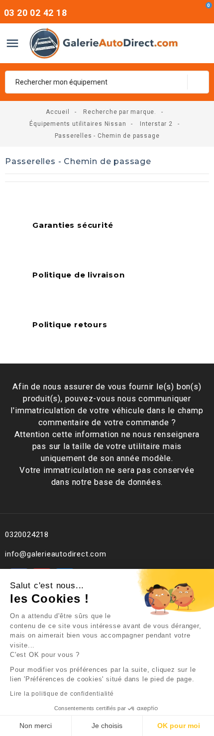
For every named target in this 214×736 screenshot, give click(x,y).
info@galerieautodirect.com (56, 554)
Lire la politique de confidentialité (62, 693)
